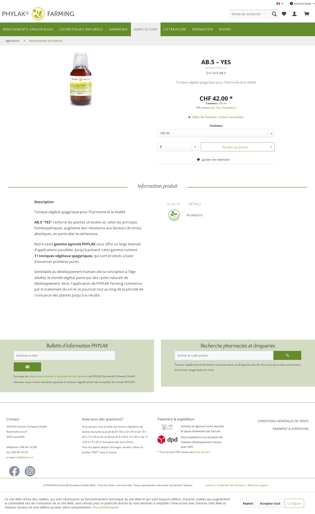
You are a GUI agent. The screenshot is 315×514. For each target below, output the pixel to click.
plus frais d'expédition (223, 107)
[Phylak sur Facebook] (14, 471)
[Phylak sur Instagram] (30, 471)
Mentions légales (258, 485)
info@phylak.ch (24, 457)
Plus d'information (106, 507)
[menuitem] (254, 14)
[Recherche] (274, 14)
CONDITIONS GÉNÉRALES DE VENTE (283, 421)
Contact (209, 485)
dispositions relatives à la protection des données (58, 376)
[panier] (308, 14)
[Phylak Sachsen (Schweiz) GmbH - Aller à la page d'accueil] (39, 14)
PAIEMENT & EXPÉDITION (291, 429)
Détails (195, 204)
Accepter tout (270, 503)
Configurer (294, 503)
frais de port (202, 452)
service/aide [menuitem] (302, 3)
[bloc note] (284, 14)
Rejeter (248, 503)
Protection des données (231, 485)
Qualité (173, 204)
